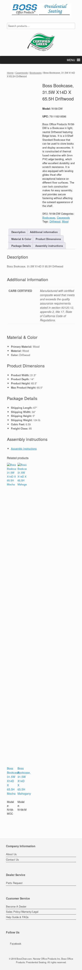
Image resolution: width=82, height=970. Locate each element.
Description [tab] (18, 232)
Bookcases (36, 72)
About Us (11, 854)
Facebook (15, 943)
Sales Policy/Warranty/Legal (22, 911)
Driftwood (55, 221)
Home (10, 72)
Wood (65, 221)
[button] (71, 60)
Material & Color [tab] (21, 239)
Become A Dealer (16, 906)
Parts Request (14, 883)
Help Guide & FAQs (17, 917)
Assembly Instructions (24, 448)
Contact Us (12, 859)
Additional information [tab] (44, 232)
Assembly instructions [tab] (49, 246)
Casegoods (21, 72)
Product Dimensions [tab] (48, 239)
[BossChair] (41, 10)
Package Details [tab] (21, 246)
